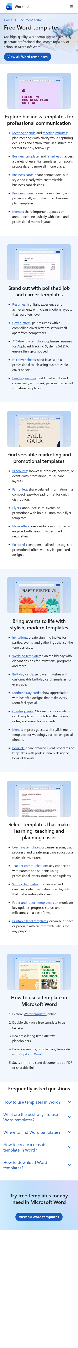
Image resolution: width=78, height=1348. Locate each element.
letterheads (55, 156)
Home (8, 20)
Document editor (30, 20)
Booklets (18, 748)
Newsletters (20, 526)
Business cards (22, 174)
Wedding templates (26, 655)
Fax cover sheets (24, 359)
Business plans (22, 193)
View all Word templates (27, 56)
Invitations (19, 637)
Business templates (26, 156)
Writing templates (25, 884)
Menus (17, 729)
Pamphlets (19, 489)
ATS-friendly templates (28, 341)
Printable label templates (30, 921)
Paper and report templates (31, 902)
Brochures (19, 471)
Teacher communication (29, 865)
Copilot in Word (30, 1054)
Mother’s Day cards (26, 692)
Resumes (18, 304)
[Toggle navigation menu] (71, 7)
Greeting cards (22, 711)
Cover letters (21, 322)
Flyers (16, 507)
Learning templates (26, 847)
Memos (17, 211)
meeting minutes (55, 132)
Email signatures (24, 378)
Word (19, 6)
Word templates (35, 1014)
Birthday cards (22, 674)
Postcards (19, 544)
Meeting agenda (24, 132)
